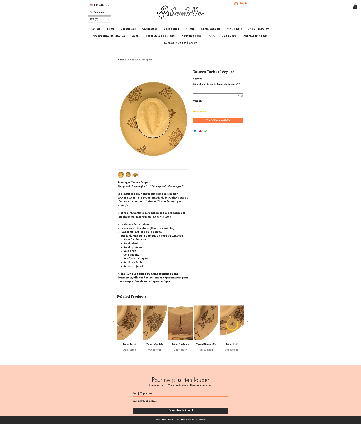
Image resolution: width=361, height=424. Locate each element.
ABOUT (164, 419)
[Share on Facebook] (195, 131)
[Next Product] (248, 322)
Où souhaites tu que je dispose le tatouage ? (216, 84)
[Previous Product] (113, 322)
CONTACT (171, 419)
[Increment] (204, 106)
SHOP (158, 419)
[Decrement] (195, 106)
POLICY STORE (201, 419)
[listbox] (99, 19)
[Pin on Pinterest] (200, 131)
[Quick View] (129, 322)
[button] (355, 6)
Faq (178, 419)
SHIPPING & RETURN (187, 419)
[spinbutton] (199, 106)
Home (121, 60)
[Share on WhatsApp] (205, 131)
